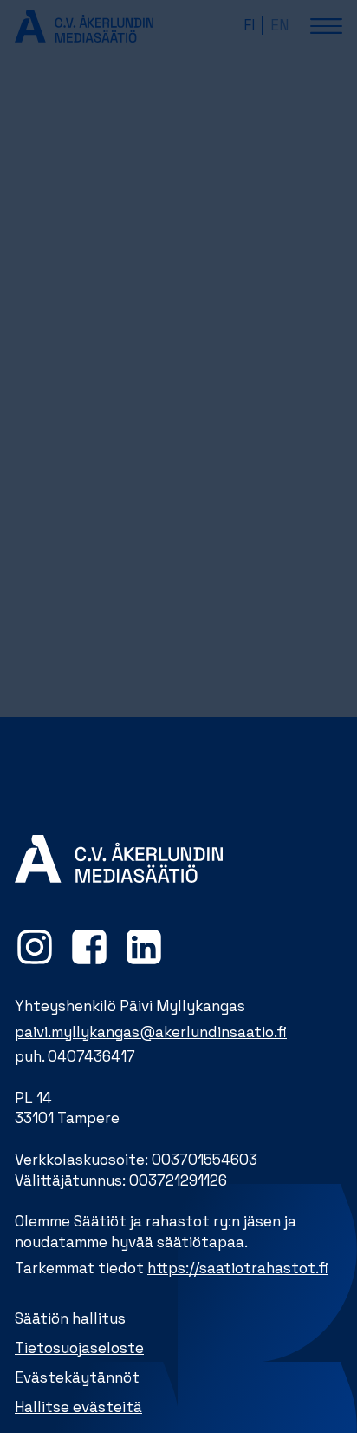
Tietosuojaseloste (79, 1347)
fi (249, 25)
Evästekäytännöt (77, 1377)
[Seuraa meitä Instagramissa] (35, 947)
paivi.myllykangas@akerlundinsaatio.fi (151, 1032)
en (279, 25)
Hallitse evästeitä (78, 1407)
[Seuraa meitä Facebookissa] (89, 947)
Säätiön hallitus (70, 1318)
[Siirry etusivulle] (84, 26)
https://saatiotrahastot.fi (237, 1268)
